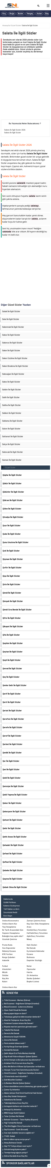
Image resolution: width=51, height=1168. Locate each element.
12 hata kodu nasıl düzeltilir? (16, 1076)
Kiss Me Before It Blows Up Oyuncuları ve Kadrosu (24, 1067)
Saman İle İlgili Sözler (11, 460)
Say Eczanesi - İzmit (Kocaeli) (16, 1130)
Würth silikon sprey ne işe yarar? (17, 1139)
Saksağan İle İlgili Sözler (13, 374)
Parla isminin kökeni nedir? (15, 1043)
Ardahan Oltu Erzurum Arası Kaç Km (18, 1063)
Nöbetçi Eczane (9, 951)
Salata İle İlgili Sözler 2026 (14, 130)
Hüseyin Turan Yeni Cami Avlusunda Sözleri (21, 1070)
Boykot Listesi (33, 981)
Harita (29, 972)
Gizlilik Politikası (9, 902)
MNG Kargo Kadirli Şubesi (14, 1113)
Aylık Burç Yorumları (36, 936)
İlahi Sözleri (32, 945)
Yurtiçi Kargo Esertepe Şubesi (16, 1047)
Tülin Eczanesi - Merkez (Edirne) (17, 1000)
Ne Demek (31, 948)
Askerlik (5, 960)
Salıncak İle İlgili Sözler (12, 452)
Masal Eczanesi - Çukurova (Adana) (18, 1007)
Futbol (5, 966)
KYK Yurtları (7, 954)
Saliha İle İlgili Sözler (11, 405)
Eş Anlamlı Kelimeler (35, 951)
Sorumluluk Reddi (10, 912)
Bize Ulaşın (7, 916)
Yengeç (30, 13)
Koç (4, 13)
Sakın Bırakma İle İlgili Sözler (15, 366)
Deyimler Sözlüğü (34, 960)
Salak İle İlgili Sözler (11, 311)
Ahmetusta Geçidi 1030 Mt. (15, 1037)
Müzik (4, 972)
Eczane (30, 954)
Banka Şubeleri (33, 978)
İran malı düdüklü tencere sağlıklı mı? (19, 1133)
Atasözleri (6, 969)
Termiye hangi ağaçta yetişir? (16, 1153)
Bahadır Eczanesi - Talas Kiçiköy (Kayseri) (21, 1120)
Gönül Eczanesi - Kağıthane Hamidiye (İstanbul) (23, 1073)
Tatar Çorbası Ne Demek (14, 1116)
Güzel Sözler (16, 25)
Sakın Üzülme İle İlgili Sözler (14, 358)
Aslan (39, 13)
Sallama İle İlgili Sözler (12, 421)
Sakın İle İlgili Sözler (11, 350)
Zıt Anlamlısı (32, 975)
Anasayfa (6, 25)
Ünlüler (5, 975)
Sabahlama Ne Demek (13, 1100)
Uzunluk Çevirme (9, 939)
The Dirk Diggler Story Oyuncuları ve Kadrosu (22, 1126)
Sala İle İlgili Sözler (10, 319)
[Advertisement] (25, 93)
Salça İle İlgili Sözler (11, 444)
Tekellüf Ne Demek (11, 1030)
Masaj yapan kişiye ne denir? (15, 1013)
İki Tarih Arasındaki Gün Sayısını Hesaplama (12, 931)
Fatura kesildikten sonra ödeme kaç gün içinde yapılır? (26, 1086)
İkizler (20, 13)
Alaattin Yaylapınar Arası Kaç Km (17, 1020)
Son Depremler (8, 948)
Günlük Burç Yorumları (37, 930)
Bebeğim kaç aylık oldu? (12, 936)
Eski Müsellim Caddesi (13, 1080)
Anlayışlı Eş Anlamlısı (12, 1110)
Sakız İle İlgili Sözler (11, 335)
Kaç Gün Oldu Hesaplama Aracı (38, 925)
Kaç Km (5, 978)
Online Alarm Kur (9, 924)
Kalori (4, 981)
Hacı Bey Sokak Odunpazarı (15, 1096)
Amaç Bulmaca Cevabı (13, 1143)
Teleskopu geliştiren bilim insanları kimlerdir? (22, 1017)
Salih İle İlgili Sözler (11, 397)
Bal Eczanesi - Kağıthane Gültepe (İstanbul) (21, 1004)
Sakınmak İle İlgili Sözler (13, 327)
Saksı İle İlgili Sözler (11, 382)
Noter (29, 966)
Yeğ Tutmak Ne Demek (13, 1123)
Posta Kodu (7, 945)
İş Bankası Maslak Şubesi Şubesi (17, 1083)
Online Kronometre (10, 921)
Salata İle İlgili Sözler (30, 25)
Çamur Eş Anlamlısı (12, 1090)
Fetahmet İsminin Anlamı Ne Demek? (18, 1023)
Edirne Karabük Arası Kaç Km (15, 1156)
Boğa (12, 13)
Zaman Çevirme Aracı (36, 921)
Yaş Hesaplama (9, 927)
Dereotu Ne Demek (11, 1033)
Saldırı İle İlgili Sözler (11, 389)
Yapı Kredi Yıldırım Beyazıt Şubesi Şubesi (20, 1057)
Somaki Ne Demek (11, 1050)
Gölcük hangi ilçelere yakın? (15, 1149)
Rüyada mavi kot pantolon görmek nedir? (20, 1027)
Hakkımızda (8, 899)
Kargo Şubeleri (8, 957)
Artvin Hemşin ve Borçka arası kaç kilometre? (22, 1060)
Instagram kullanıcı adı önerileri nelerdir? (21, 1106)
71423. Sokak (9, 1136)
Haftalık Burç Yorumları (37, 933)
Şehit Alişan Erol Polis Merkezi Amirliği (19, 1053)
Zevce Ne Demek (10, 1040)
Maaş (29, 939)
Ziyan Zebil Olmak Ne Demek (15, 1010)
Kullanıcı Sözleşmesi (11, 906)
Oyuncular (31, 969)
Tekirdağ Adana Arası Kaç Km (16, 1103)
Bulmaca (31, 957)
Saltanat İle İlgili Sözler (12, 436)
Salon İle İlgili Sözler (11, 429)
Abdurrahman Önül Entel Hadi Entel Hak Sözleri (23, 1093)
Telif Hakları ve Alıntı (11, 909)
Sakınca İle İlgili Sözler (12, 343)
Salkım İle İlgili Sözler (11, 413)
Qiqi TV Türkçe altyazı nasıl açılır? (18, 1146)
